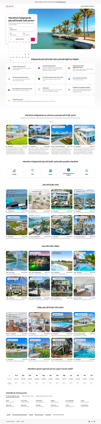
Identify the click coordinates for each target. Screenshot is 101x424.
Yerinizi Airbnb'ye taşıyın (87, 6)
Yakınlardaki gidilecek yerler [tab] (13, 396)
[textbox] (15, 35)
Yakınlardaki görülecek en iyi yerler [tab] (44, 396)
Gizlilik (18, 421)
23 (28, 54)
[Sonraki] (53, 122)
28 (22, 57)
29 (25, 57)
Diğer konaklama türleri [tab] (27, 396)
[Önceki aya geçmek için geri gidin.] (11, 39)
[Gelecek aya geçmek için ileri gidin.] (28, 39)
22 (25, 54)
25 (13, 57)
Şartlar (22, 421)
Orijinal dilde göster (61, 2)
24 (11, 57)
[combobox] (22, 30)
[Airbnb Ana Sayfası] (10, 6)
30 (28, 57)
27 (19, 57)
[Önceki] (48, 122)
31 (10, 60)
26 (16, 57)
